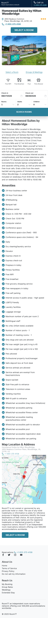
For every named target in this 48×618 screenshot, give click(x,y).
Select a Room (24, 30)
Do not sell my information (13, 574)
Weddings (6, 590)
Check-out (29, 93)
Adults (19, 102)
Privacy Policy (8, 571)
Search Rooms (24, 112)
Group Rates (7, 587)
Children (36, 102)
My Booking (7, 584)
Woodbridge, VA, (17, 21)
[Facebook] (3, 555)
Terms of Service (9, 568)
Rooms (3, 102)
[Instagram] (15, 555)
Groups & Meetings (34, 72)
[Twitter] (9, 555)
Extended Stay (8, 592)
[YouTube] (21, 555)
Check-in (4, 93)
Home (4, 565)
